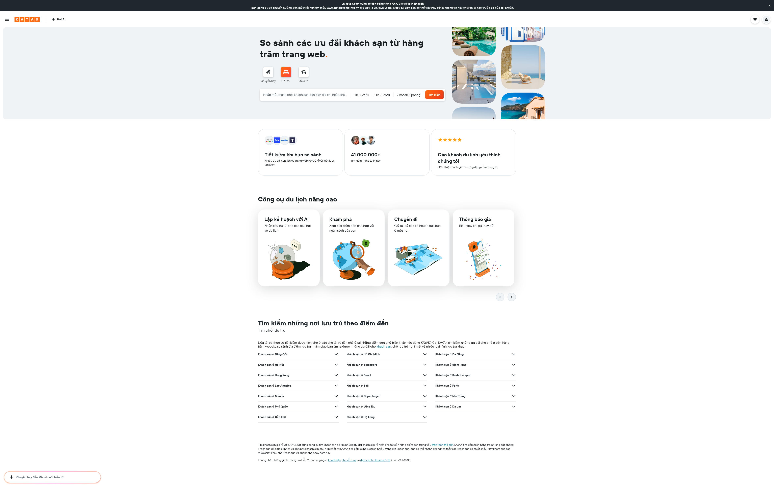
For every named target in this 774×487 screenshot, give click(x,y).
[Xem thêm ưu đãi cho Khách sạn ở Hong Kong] (336, 375)
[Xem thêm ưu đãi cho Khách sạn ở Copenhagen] (424, 396)
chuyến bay (349, 460)
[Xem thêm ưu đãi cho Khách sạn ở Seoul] (424, 375)
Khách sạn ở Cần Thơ (272, 417)
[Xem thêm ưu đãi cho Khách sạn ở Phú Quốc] (336, 406)
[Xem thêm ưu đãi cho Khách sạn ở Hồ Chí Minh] (424, 354)
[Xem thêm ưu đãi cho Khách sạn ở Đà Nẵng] (513, 354)
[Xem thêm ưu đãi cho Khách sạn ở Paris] (513, 385)
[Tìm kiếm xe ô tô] (304, 72)
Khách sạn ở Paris (447, 385)
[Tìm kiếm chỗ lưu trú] (286, 72)
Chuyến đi (405, 219)
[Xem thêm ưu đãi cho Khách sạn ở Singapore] (424, 364)
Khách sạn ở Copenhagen (363, 396)
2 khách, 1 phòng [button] (408, 95)
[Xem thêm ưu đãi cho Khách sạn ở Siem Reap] (513, 364)
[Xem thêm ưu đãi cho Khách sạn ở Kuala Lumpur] (513, 375)
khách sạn (384, 346)
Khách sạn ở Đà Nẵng (449, 354)
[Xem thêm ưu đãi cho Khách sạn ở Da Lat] (513, 406)
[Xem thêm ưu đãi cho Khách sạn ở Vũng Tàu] (424, 406)
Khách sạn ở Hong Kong (273, 375)
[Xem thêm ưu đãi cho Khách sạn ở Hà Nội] (336, 364)
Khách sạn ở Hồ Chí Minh (363, 354)
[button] (769, 5)
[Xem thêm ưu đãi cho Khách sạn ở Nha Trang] (513, 396)
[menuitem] (268, 75)
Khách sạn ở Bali (358, 385)
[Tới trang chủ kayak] (27, 19)
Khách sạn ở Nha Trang (450, 396)
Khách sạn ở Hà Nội (271, 364)
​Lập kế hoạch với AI (286, 219)
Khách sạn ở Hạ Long (361, 417)
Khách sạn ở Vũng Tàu (361, 406)
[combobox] (305, 94)
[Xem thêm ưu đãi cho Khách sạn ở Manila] (336, 396)
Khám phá (340, 219)
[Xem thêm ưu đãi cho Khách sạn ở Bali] (424, 385)
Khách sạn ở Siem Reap (451, 364)
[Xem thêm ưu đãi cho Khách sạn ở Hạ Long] (424, 417)
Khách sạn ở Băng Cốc (273, 354)
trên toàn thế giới (442, 445)
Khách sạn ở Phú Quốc (273, 406)
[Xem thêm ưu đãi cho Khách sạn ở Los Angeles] (336, 385)
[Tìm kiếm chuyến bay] (268, 72)
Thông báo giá (475, 219)
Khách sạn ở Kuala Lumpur (452, 375)
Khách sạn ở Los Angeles (274, 385)
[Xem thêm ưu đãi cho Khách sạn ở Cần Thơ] (336, 417)
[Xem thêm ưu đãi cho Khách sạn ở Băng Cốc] (336, 354)
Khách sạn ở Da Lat (448, 406)
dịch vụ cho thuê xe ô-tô (375, 460)
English (419, 3)
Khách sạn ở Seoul (359, 375)
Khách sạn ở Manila (271, 396)
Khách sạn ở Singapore (362, 364)
